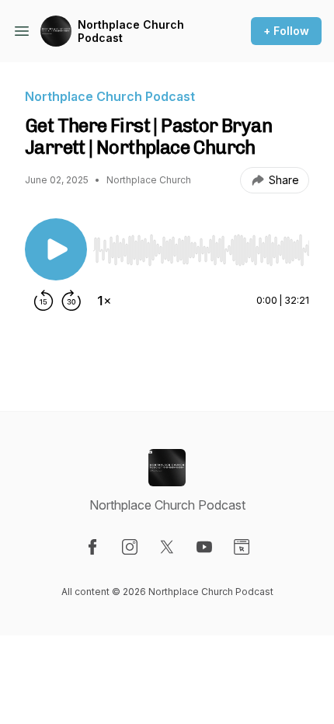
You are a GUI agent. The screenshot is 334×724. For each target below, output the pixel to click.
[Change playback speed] (104, 301)
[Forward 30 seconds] (71, 301)
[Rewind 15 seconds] (43, 301)
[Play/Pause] (56, 249)
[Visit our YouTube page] (204, 547)
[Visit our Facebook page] (92, 547)
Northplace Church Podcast (131, 31)
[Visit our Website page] (241, 547)
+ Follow (286, 30)
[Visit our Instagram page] (129, 547)
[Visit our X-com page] (167, 547)
